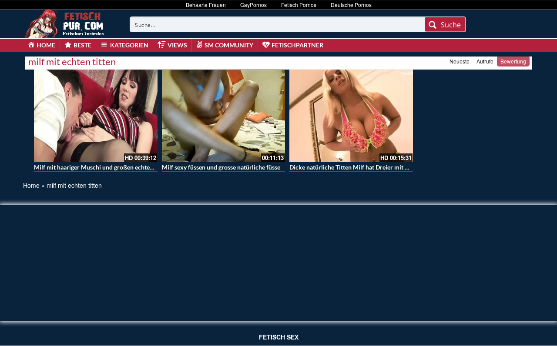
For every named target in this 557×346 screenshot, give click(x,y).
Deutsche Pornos (351, 4)
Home (31, 185)
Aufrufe (484, 61)
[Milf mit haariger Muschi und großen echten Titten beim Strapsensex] (96, 116)
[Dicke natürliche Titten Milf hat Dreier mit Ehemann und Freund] (351, 116)
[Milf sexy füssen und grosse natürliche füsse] (223, 116)
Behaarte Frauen (206, 4)
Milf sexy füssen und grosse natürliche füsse (221, 167)
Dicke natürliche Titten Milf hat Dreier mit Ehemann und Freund (376, 167)
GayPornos (253, 4)
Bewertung (513, 61)
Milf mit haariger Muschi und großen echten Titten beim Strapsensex (127, 167)
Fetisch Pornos (298, 4)
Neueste (460, 61)
